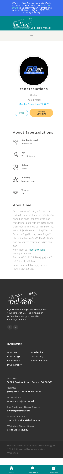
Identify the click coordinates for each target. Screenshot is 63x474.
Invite (21, 113)
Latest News (13, 360)
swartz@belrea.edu (18, 410)
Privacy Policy (14, 364)
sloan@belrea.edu (17, 429)
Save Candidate (41, 113)
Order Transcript (39, 360)
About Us (12, 352)
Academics (37, 352)
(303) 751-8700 (15, 391)
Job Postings (37, 356)
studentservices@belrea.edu (24, 420)
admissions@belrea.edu (21, 401)
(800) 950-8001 (33, 391)
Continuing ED (14, 356)
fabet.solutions (37, 249)
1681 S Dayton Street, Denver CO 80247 (29, 382)
